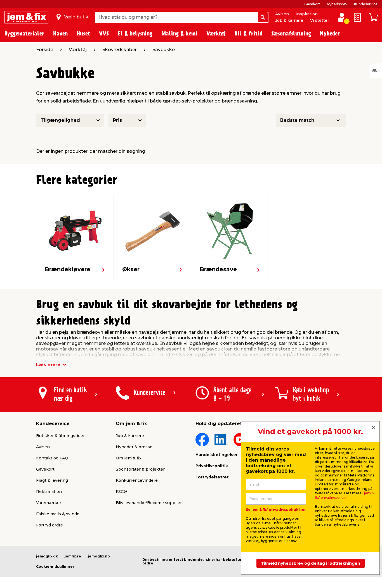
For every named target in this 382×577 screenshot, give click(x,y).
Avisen (282, 13)
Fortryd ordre (49, 525)
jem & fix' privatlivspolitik (344, 495)
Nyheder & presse (134, 446)
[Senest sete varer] (375, 70)
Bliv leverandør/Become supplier (149, 502)
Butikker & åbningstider (60, 435)
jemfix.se (73, 556)
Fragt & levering (52, 480)
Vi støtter (319, 20)
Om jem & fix (129, 458)
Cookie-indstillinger (55, 566)
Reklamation (49, 491)
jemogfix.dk (47, 556)
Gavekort (312, 4)
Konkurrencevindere (137, 480)
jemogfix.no (99, 556)
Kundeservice (366, 4)
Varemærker (48, 502)
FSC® (121, 491)
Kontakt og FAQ (52, 458)
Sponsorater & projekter (140, 469)
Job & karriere (289, 20)
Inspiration (307, 13)
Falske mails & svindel (58, 513)
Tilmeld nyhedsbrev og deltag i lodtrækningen (310, 563)
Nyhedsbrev (337, 4)
